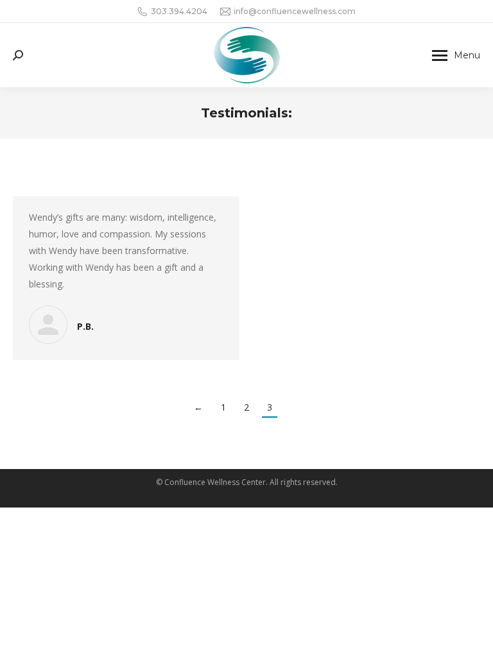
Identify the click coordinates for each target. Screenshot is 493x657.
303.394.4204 (179, 11)
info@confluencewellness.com (295, 11)
